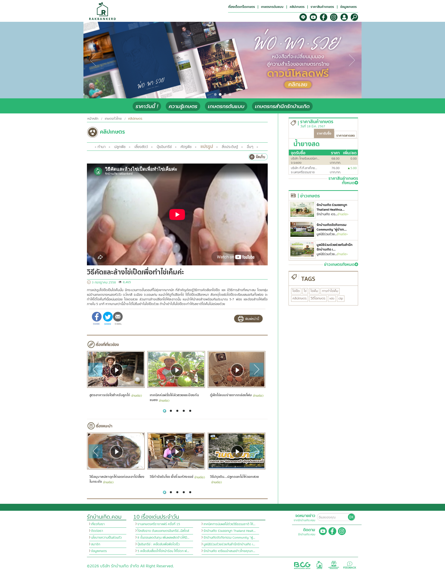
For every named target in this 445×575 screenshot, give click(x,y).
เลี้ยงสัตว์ (141, 147)
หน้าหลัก (92, 118)
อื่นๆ (250, 147)
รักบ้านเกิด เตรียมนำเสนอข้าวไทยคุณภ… (229, 551)
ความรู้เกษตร (183, 106)
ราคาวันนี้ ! (147, 106)
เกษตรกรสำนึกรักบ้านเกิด (282, 106)
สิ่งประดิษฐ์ (230, 147)
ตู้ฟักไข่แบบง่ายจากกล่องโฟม (231, 395)
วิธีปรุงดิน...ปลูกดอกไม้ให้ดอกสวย (234, 476)
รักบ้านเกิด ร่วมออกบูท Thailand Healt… (229, 530)
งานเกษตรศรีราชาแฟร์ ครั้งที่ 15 (158, 524)
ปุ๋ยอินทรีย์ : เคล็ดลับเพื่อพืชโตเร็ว (158, 544)
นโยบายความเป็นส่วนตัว (106, 537)
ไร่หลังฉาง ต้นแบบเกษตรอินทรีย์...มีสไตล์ (163, 530)
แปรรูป (206, 146)
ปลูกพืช (120, 147)
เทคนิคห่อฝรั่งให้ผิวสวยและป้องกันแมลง (174, 397)
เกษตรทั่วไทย (113, 118)
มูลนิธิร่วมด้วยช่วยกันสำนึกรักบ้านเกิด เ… (229, 544)
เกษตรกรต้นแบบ (226, 106)
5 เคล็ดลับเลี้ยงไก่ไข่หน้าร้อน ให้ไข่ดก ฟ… (163, 551)
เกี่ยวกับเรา (98, 524)
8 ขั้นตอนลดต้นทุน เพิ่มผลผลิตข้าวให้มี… (163, 537)
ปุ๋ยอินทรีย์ (164, 147)
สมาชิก (95, 544)
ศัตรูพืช (186, 147)
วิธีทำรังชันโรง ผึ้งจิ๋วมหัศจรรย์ (171, 476)
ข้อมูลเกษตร (99, 551)
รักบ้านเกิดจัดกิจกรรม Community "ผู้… (229, 537)
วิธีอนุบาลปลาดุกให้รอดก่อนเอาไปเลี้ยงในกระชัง (116, 479)
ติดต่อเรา (97, 530)
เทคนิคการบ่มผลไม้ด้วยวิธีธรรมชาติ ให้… (229, 524)
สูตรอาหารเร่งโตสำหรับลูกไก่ (109, 395)
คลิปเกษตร (135, 118)
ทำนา (101, 147)
